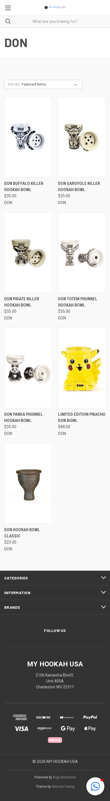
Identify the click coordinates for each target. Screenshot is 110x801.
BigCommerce (64, 777)
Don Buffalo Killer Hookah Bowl (23, 186)
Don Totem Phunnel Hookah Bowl (77, 302)
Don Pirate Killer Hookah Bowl (21, 302)
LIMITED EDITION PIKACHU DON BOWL (81, 417)
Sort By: (14, 84)
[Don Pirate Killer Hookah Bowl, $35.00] (28, 252)
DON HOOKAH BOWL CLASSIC (22, 533)
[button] (95, 786)
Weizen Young (63, 787)
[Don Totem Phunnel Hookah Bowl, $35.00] (82, 252)
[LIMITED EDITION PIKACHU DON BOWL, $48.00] (82, 368)
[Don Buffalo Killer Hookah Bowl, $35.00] (28, 137)
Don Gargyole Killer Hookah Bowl (79, 186)
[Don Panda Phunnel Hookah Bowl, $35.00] (28, 368)
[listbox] (50, 84)
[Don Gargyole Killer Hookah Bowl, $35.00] (82, 137)
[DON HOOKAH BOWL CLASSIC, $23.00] (28, 483)
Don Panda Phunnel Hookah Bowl (23, 417)
